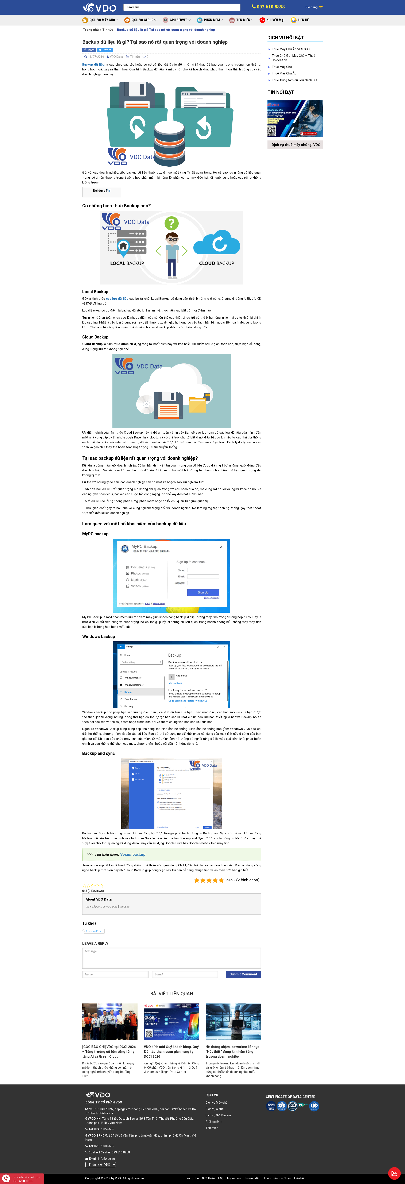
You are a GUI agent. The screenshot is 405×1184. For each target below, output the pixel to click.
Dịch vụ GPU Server (218, 1115)
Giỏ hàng (311, 7)
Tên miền (212, 1128)
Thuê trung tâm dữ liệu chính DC (294, 80)
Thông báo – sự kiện (277, 1178)
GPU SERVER (179, 20)
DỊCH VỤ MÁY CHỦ (102, 20)
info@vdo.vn (106, 1158)
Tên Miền (243, 20)
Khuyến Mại (275, 20)
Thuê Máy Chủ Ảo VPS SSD (291, 49)
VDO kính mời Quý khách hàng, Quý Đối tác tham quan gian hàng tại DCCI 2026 (171, 1052)
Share (90, 50)
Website (125, 906)
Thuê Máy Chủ (282, 67)
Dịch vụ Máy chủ (216, 1102)
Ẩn (108, 190)
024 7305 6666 (104, 1129)
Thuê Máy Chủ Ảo (284, 73)
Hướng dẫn (253, 1178)
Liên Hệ (303, 20)
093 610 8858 (270, 6)
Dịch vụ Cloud (215, 1109)
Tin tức (107, 30)
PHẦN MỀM (212, 20)
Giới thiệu (208, 1178)
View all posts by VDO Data (101, 906)
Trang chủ (91, 30)
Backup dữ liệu (93, 64)
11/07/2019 (96, 56)
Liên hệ (299, 1178)
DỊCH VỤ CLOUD (142, 20)
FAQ (220, 1178)
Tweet (106, 50)
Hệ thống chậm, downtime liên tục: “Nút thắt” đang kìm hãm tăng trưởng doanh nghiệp (233, 1052)
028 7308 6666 (104, 1146)
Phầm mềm (213, 1121)
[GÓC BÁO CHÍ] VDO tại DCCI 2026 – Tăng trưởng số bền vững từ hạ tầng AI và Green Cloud (109, 1052)
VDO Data (116, 56)
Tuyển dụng (234, 1178)
